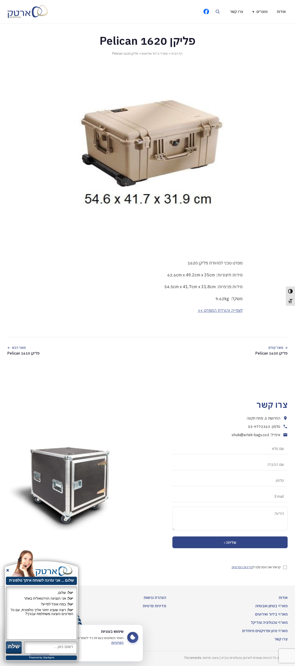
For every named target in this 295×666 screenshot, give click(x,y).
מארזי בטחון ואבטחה (271, 606)
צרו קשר (236, 11)
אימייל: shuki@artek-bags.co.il (256, 434)
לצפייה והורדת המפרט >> (220, 310)
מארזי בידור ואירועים (155, 53)
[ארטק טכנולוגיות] (27, 11)
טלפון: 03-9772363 (264, 426)
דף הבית (177, 53)
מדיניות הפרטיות (242, 567)
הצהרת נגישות (155, 597)
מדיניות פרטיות (154, 606)
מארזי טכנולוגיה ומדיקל (269, 622)
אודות (281, 11)
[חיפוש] (217, 11)
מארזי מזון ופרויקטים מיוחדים (265, 630)
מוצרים (260, 11)
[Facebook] (206, 11)
